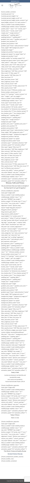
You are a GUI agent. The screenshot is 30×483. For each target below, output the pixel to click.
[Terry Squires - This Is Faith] (15, 5)
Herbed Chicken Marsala (15, 454)
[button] (2, 5)
